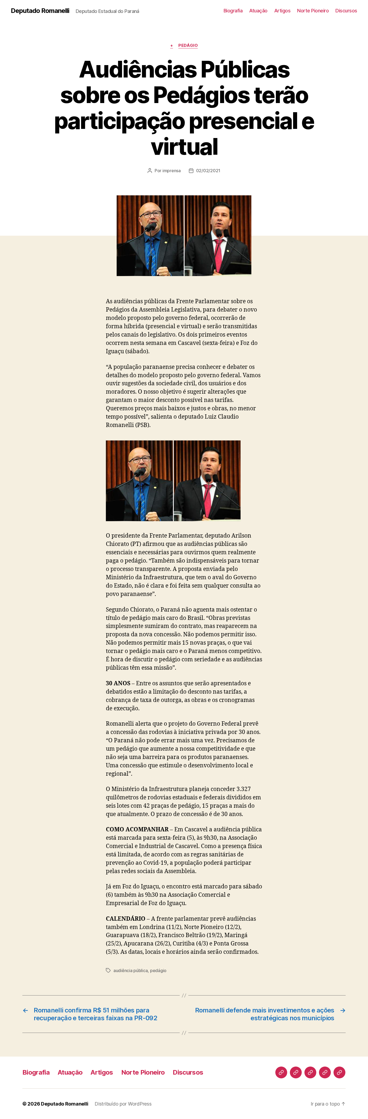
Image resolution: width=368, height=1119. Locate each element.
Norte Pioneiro (313, 10)
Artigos (282, 10)
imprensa (171, 170)
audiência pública (130, 970)
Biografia (233, 10)
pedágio (158, 970)
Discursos (346, 10)
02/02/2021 (208, 170)
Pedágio (188, 45)
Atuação (258, 10)
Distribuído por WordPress (123, 1104)
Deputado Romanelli (40, 11)
